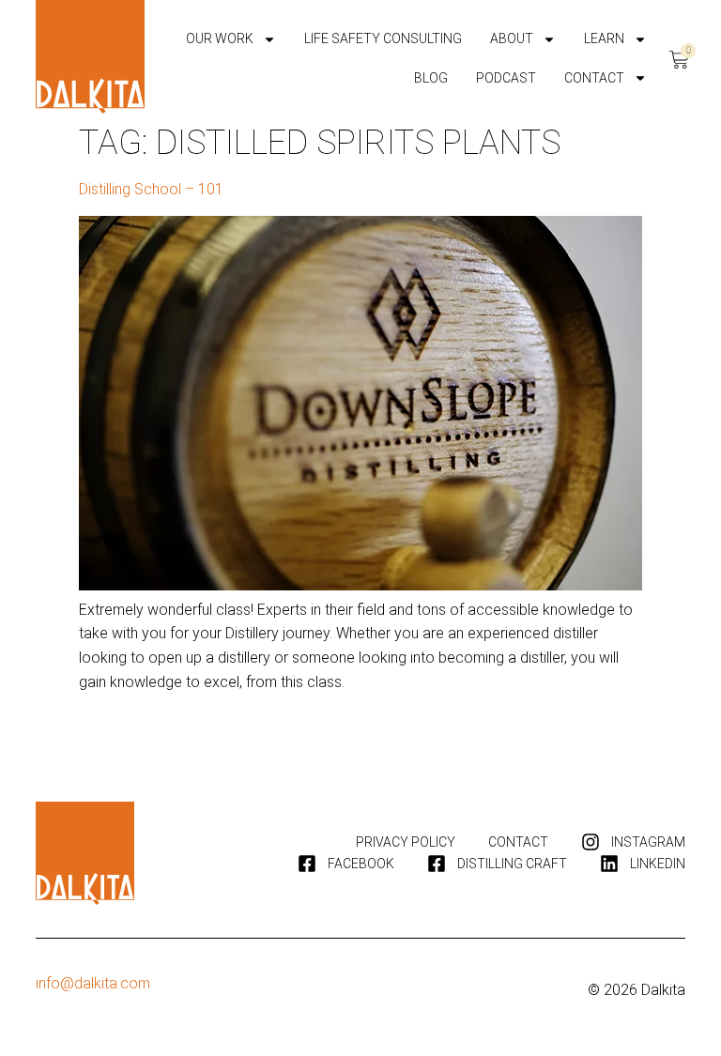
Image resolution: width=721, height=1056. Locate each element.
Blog (431, 77)
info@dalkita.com (93, 983)
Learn (604, 38)
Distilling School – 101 (151, 189)
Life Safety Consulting (383, 38)
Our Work (219, 38)
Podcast (506, 77)
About (511, 38)
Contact (594, 77)
